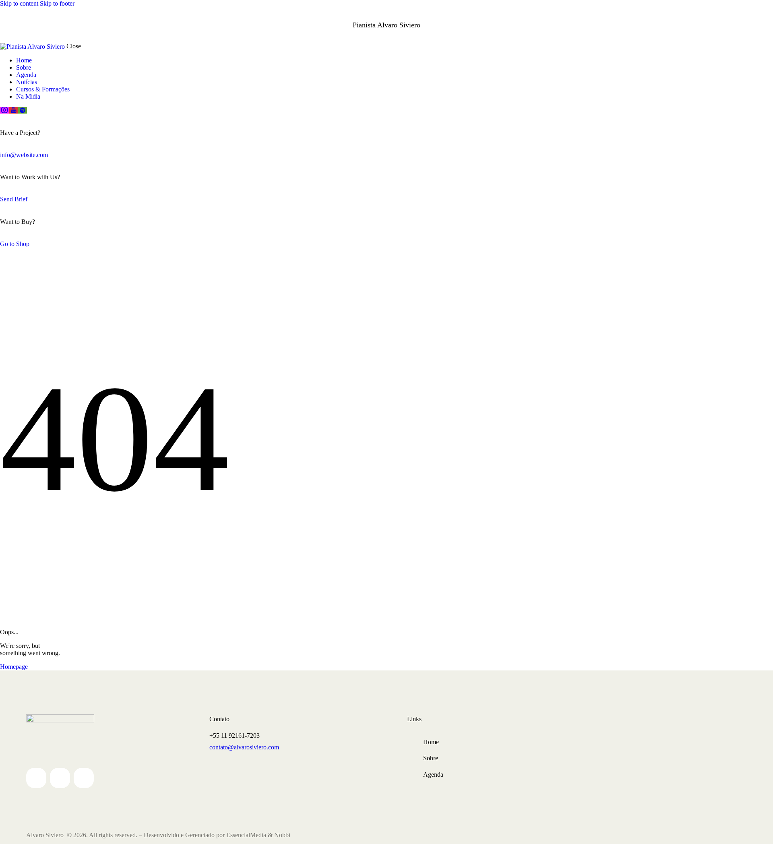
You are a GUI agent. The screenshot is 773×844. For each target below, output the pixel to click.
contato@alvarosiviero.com (244, 747)
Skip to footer (57, 3)
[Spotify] (84, 778)
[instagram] (4, 110)
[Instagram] (36, 778)
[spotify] (22, 110)
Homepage (14, 666)
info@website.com (24, 154)
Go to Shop (14, 243)
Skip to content (19, 3)
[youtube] (13, 110)
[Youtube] (60, 778)
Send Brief (13, 199)
